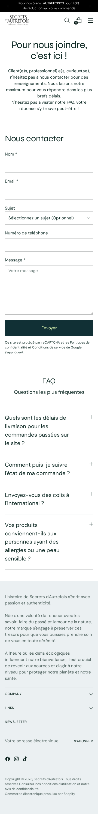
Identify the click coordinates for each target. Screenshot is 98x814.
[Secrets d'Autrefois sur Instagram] (17, 760)
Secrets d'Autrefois (48, 779)
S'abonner (83, 741)
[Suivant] (90, 6)
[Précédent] (8, 6)
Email (11, 181)
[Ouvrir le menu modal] (90, 20)
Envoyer (49, 328)
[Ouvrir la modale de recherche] (66, 20)
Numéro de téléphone (26, 233)
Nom (11, 154)
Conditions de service (48, 347)
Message (15, 260)
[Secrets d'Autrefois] (17, 20)
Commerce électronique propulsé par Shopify (40, 794)
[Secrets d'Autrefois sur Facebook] (8, 760)
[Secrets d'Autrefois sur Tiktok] (25, 760)
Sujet (10, 208)
